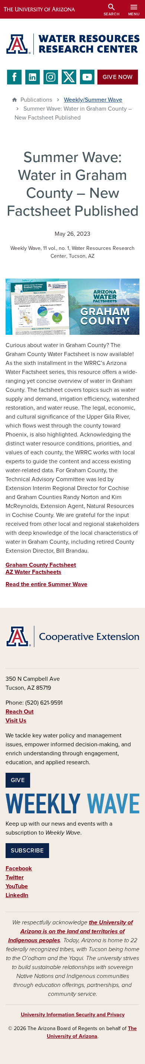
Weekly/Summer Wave (93, 100)
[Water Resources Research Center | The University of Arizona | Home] (72, 44)
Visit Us (16, 720)
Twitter (15, 877)
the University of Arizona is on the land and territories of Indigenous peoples (70, 931)
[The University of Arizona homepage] (45, 9)
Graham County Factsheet (41, 565)
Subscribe (27, 850)
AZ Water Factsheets (33, 572)
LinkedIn (17, 895)
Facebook (19, 868)
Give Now (118, 77)
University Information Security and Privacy (73, 1014)
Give (18, 780)
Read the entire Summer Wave (46, 584)
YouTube (17, 886)
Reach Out (19, 711)
